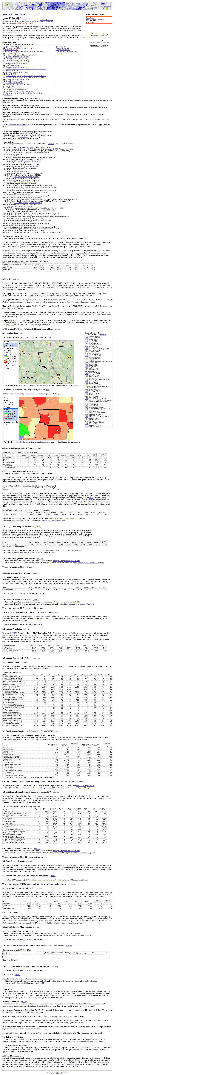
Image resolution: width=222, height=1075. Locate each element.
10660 (86, 351)
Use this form (81, 1041)
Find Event (59, 232)
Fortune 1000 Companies (14, 83)
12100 (86, 401)
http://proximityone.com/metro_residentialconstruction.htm (50, 616)
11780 (86, 390)
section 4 (68, 302)
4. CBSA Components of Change (39, 149)
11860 (86, 393)
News (63, 1073)
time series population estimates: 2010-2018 (27, 552)
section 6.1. (92, 314)
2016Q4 (25, 788)
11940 (86, 396)
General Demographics (54, 518)
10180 (86, 339)
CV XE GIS (24, 385)
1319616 (13, 514)
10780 (86, 357)
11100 (86, 368)
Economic (32, 218)
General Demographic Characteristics (18, 62)
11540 (86, 381)
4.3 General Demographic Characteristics (27, 161)
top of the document (54, 1016)
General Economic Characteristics (17, 79)
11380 (86, 375)
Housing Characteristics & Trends (16, 64)
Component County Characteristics (17, 60)
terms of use (76, 257)
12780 (86, 425)
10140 (86, 337)
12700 (86, 422)
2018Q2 (78, 788)
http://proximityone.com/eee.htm (59, 737)
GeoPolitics (8, 95)
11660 (86, 385)
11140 (86, 369)
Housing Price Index (12, 70)
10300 (86, 342)
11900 (86, 394)
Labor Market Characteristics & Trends (19, 84)
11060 (86, 367)
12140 (86, 404)
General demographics (13, 218)
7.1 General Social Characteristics (25, 182)
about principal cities (22, 473)
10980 (86, 364)
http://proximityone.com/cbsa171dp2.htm (77, 935)
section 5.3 (17, 138)
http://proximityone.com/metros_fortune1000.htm (43, 880)
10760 (86, 356)
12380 (86, 411)
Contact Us (58, 1073)
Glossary (59, 53)
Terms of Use (60, 46)
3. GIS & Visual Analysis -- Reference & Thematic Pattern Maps (35, 187)
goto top (29, 236)
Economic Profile (11, 74)
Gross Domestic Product (14, 81)
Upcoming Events (48, 232)
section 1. (52, 287)
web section (44, 618)
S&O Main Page (26, 995)
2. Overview (22, 149)
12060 (86, 400)
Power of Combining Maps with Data (99, 42)
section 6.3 (56, 213)
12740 (86, 424)
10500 (86, 346)
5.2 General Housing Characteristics (26, 166)
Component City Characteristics (16, 58)
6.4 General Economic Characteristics (26, 177)
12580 (86, 417)
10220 (86, 340)
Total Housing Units (12, 65)
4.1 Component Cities (56, 208)
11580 (86, 382)
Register (51, 144)
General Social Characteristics (16, 90)
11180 (86, 371)
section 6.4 (83, 894)
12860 (86, 428)
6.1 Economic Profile (21, 171)
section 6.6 (36, 135)
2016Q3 (17, 788)
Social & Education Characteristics (16, 88)
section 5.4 (22, 133)
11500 (86, 379)
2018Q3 (87, 788)
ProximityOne (90, 18)
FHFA (14, 633)
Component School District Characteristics (20, 91)
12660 (86, 419)
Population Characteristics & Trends (17, 57)
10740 (86, 354)
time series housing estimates (21, 594)
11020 (86, 365)
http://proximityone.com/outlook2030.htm (14, 262)
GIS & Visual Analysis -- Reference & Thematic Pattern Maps (25, 51)
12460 (86, 414)
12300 (86, 410)
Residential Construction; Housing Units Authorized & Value (26, 69)
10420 (86, 343)
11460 (86, 378)
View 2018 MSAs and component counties (20, 206)
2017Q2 (43, 788)
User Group (23, 1039)
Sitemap (52, 1073)
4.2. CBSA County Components (62, 149)
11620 (86, 383)
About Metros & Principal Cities (66, 51)
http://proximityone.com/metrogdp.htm (65, 865)
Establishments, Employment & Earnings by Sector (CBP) (25, 77)
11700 (86, 387)
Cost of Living (10, 86)
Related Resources (62, 48)
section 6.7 (24, 137)
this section (44, 385)
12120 (86, 403)
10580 (86, 349)
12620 (86, 418)
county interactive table (16, 119)
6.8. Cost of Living (41, 211)
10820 (86, 358)
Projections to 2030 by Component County (20, 48)
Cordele (5, 489)
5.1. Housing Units (49, 210)
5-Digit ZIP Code (68, 637)
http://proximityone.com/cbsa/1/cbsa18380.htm (37, 21)
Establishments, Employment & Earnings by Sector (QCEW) (26, 76)
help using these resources (99, 46)
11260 (86, 374)
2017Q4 (60, 788)
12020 (86, 399)
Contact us (25, 255)
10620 (86, 350)
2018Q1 (69, 788)
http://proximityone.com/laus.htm (53, 892)
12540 (86, 415)
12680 (86, 421)
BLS (11, 737)
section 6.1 (34, 220)
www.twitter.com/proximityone (62, 1064)
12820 (86, 426)
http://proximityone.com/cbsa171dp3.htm (80, 853)
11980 (86, 397)
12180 (86, 405)
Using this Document (63, 50)
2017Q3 (52, 788)
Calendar (36, 232)
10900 (86, 361)
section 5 (106, 306)
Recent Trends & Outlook (13, 46)
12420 (86, 412)
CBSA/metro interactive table (18, 125)
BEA (11, 666)
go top (48, 390)
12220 (86, 407)
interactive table (34, 637)
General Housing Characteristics (16, 67)
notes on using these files (85, 786)
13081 (15, 544)
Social (25, 218)
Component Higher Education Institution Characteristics (24, 93)
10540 (86, 347)
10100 (86, 336)
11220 (86, 372)
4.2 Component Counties (22, 194)
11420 (86, 376)
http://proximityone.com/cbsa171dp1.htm (89, 563)
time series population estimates (53, 520)
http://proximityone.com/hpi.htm (65, 633)
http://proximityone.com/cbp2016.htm (49, 796)
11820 (86, 392)
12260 (86, 408)
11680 (86, 386)
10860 (86, 360)
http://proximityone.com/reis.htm (56, 666)
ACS (91, 498)
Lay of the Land (11, 53)
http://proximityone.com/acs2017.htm (66, 561)
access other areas (46, 20)
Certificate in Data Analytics (99, 35)
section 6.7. (10, 325)
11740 (86, 389)
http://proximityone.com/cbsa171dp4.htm (79, 604)
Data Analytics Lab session (90, 1048)
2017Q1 (34, 788)
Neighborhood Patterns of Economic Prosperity (21, 55)
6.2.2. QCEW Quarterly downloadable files (35, 152)
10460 (86, 344)
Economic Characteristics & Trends (16, 72)
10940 (86, 362)
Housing (40, 218)
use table (103, 335)
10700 (86, 353)
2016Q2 (8, 788)
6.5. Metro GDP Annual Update (24, 199)
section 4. (106, 287)
